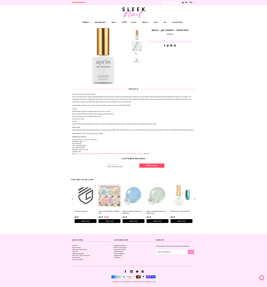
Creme (92, 153)
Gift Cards (75, 251)
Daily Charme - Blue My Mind (180, 211)
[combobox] (171, 2)
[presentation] (72, 199)
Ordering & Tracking (119, 249)
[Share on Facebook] (164, 46)
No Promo (122, 153)
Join (191, 251)
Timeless (140, 153)
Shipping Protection (81, 211)
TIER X (136, 153)
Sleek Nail (128, 281)
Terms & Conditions (77, 259)
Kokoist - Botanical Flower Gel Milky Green (156, 212)
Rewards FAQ (118, 255)
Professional (129, 153)
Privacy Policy (76, 257)
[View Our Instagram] (171, 46)
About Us (74, 245)
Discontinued (98, 153)
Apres (77, 153)
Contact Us (117, 257)
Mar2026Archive (114, 153)
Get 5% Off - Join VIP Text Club (81, 255)
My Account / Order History (79, 249)
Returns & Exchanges (120, 247)
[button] (262, 278)
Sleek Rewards (118, 251)
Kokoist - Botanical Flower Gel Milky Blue (132, 212)
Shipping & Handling (120, 245)
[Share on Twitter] (168, 46)
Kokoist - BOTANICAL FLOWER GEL (109, 212)
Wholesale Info (76, 247)
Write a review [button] (151, 165)
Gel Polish (106, 153)
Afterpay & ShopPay (78, 253)
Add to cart (85, 221)
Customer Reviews (119, 253)
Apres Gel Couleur (84, 153)
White (148, 153)
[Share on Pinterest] (175, 46)
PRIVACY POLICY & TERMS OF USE (144, 281)
